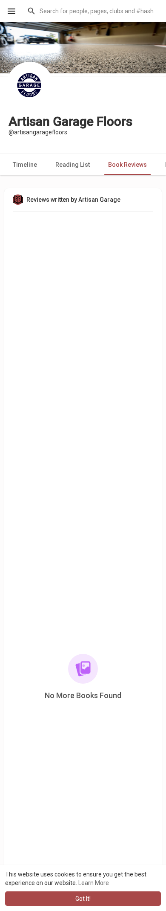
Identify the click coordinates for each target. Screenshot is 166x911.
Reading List (72, 164)
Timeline (25, 164)
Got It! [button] (83, 898)
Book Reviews (127, 164)
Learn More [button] (93, 882)
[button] (91, 11)
